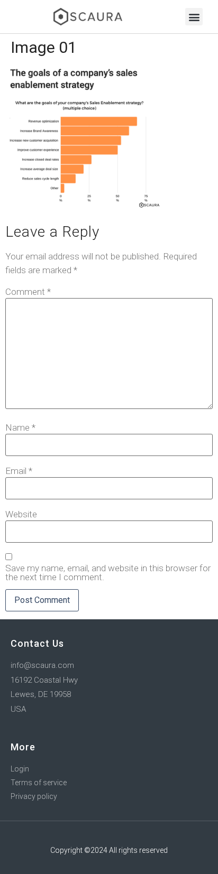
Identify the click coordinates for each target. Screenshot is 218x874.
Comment (28, 291)
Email (18, 471)
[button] (194, 16)
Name (20, 427)
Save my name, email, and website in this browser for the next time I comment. (108, 573)
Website (21, 514)
